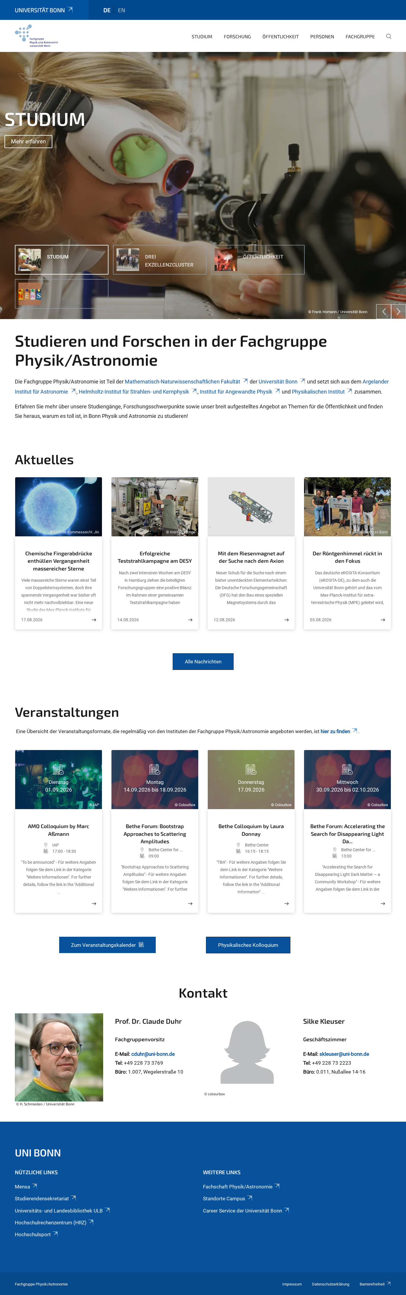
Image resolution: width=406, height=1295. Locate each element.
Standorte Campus (224, 1199)
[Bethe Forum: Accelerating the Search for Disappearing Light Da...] (383, 904)
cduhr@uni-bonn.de (153, 1054)
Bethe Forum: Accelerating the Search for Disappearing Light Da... (347, 833)
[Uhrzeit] (36, 851)
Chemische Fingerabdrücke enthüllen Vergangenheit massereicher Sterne (58, 561)
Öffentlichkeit (280, 36)
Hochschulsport (33, 1234)
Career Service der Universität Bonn (242, 1211)
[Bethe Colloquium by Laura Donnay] (286, 904)
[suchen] (386, 40)
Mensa (22, 1187)
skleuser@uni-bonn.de (344, 1054)
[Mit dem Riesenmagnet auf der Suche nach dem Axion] (286, 620)
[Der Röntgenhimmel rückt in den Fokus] (383, 620)
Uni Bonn (38, 1152)
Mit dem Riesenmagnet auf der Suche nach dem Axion (251, 557)
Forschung (237, 36)
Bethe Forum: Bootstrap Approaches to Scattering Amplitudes (155, 833)
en (121, 10)
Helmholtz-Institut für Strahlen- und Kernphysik (134, 392)
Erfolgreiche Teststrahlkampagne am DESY (155, 557)
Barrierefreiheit (372, 1284)
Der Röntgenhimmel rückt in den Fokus (347, 557)
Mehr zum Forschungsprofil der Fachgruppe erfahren (77, 167)
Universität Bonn (40, 10)
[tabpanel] (203, 185)
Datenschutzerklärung (330, 1284)
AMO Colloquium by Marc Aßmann (58, 830)
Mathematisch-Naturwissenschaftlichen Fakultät (182, 381)
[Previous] (383, 311)
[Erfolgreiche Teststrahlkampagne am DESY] (190, 620)
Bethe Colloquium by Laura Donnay (251, 830)
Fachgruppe (360, 36)
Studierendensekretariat (42, 1199)
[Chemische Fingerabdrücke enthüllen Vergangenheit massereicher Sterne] (94, 620)
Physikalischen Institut (318, 392)
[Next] (398, 311)
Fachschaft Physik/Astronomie (238, 1187)
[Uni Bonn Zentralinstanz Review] (36, 35)
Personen (322, 36)
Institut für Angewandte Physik (236, 392)
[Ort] (36, 845)
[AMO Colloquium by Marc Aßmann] (94, 904)
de (107, 10)
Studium (202, 36)
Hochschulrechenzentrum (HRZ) (50, 1223)
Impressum (292, 1284)
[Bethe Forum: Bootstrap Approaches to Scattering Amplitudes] (190, 904)
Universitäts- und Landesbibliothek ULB (59, 1211)
